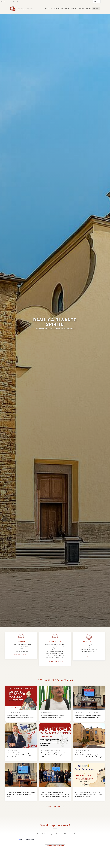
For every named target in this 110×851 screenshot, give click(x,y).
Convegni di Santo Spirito (81, 712)
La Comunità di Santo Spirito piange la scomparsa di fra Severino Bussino (52, 716)
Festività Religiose (11, 712)
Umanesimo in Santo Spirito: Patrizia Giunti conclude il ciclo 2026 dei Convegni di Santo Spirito (54, 755)
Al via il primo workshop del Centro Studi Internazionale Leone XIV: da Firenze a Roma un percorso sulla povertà (88, 794)
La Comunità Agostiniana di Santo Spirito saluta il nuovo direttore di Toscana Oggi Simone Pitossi (19, 755)
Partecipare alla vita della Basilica (88, 655)
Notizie (18, 712)
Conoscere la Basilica (20, 654)
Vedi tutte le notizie (55, 806)
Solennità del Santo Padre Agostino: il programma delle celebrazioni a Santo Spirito (20, 716)
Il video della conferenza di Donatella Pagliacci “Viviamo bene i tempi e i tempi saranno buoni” (21, 794)
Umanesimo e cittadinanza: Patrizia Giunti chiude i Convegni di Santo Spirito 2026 (88, 716)
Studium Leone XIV (79, 750)
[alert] (55, 839)
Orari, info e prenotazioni (54, 661)
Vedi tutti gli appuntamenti (55, 845)
